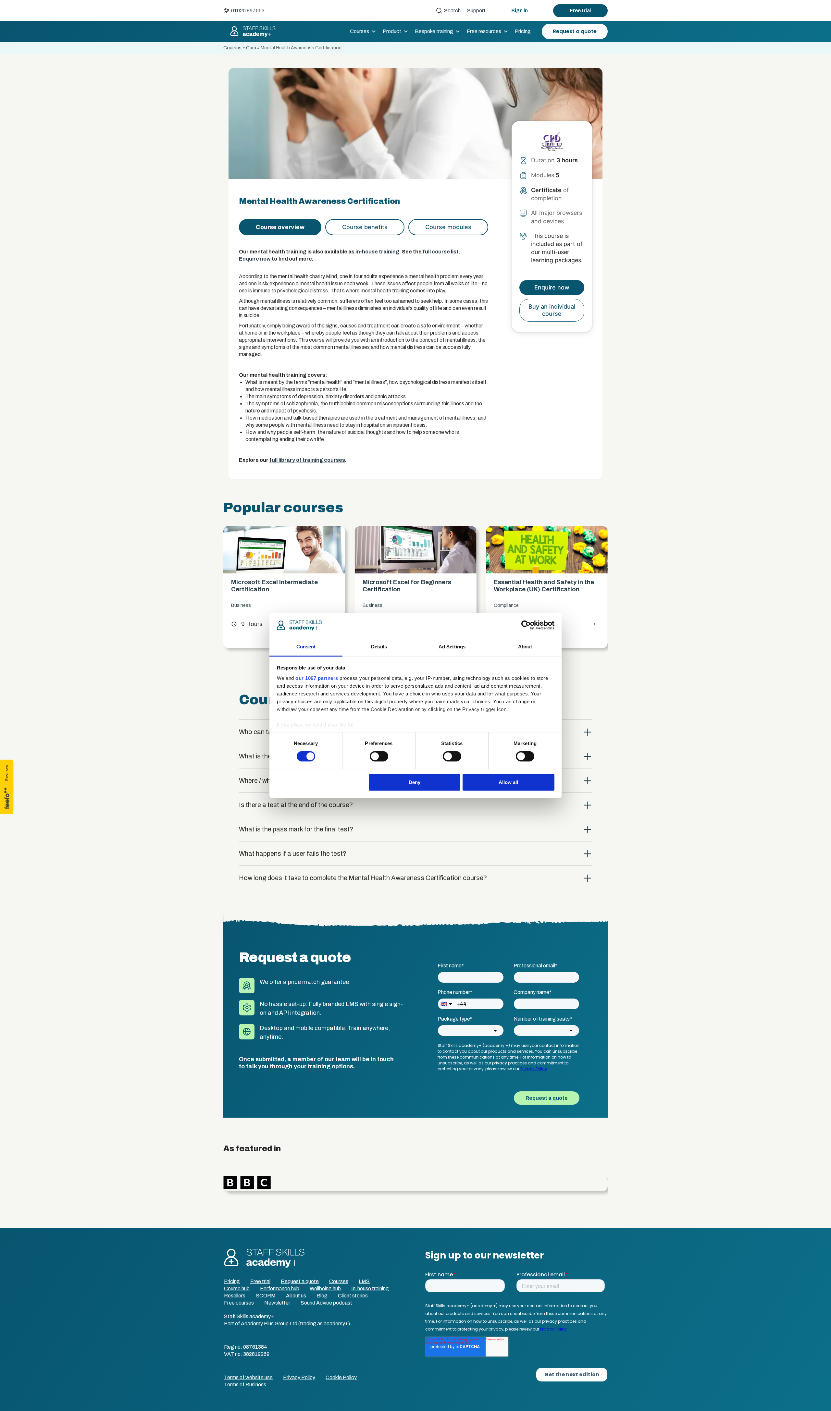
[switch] (379, 756)
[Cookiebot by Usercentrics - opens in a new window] (526, 625)
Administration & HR (515, 605)
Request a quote (575, 31)
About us (296, 1295)
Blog (322, 1295)
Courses (359, 31)
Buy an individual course (551, 310)
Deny (414, 782)
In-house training (370, 1288)
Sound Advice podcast (326, 1303)
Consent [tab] (306, 646)
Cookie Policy (341, 1377)
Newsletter (277, 1303)
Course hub (237, 1288)
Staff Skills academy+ (250, 31)
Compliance (375, 605)
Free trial (580, 10)
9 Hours (247, 624)
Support (476, 10)
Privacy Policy (299, 1377)
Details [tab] (379, 646)
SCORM (266, 1295)
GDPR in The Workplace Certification (529, 586)
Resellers (234, 1295)
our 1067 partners (316, 678)
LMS (364, 1281)
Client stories (353, 1295)
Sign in (519, 10)
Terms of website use (248, 1377)
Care (251, 47)
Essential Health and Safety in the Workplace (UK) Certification (413, 586)
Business (241, 605)
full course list (441, 251)
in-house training (377, 251)
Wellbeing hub (325, 1288)
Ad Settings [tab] (452, 646)
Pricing (523, 31)
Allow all (508, 782)
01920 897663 (248, 10)
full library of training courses (307, 460)
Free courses (239, 1303)
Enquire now (255, 259)
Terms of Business (245, 1384)
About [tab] (525, 646)
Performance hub (279, 1288)
